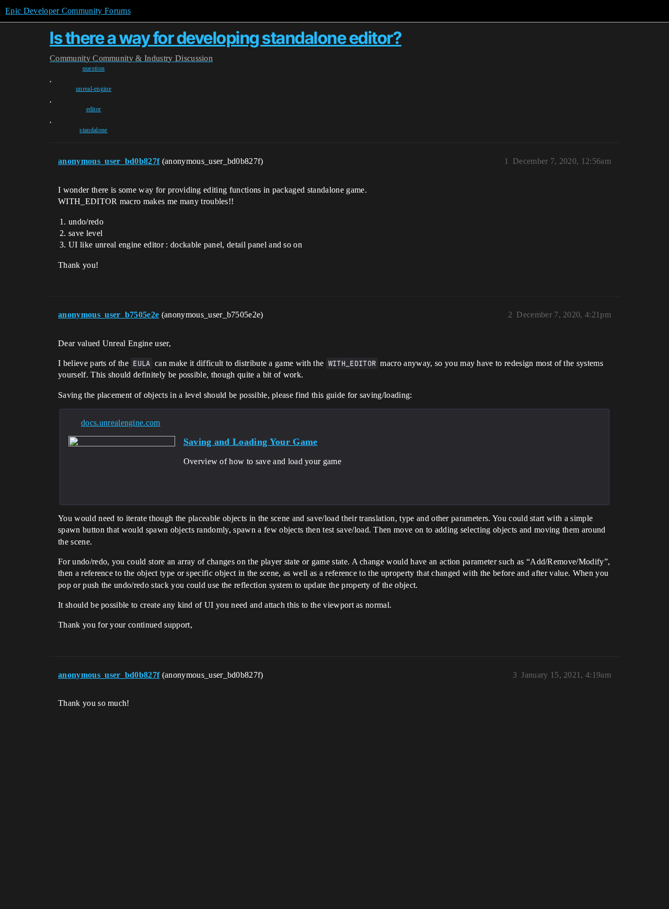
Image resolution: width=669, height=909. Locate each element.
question (94, 68)
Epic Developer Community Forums (68, 10)
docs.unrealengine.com (120, 422)
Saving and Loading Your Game (250, 441)
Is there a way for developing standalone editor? (225, 38)
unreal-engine (93, 88)
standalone (93, 130)
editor (93, 109)
